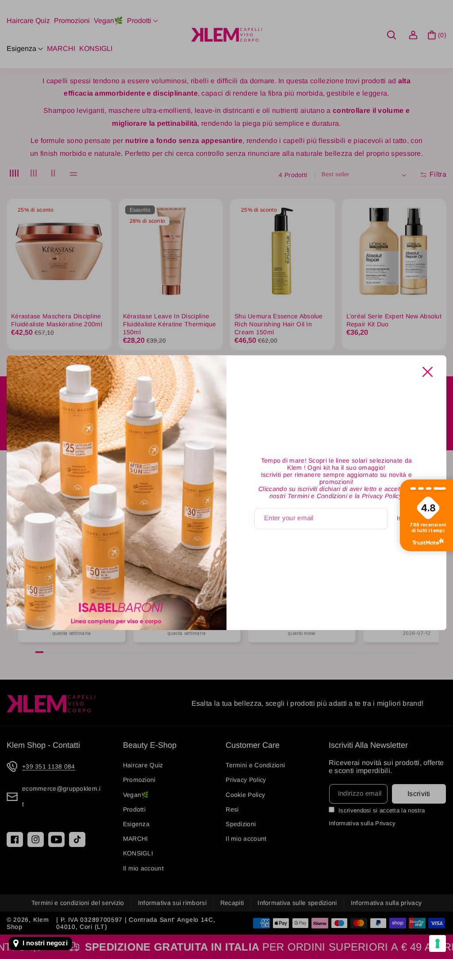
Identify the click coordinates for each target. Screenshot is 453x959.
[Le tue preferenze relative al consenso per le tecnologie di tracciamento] (437, 943)
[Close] (427, 371)
